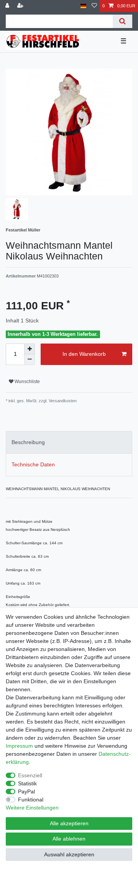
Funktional (30, 799)
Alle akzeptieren (69, 823)
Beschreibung (28, 442)
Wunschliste (26, 381)
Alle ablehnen (69, 839)
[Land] (83, 6)
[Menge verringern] (29, 359)
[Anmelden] (8, 6)
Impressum (19, 746)
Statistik (27, 783)
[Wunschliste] (94, 6)
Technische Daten (33, 464)
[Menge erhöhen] (29, 349)
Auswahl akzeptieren (69, 854)
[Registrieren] (21, 6)
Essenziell (30, 775)
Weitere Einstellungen (32, 808)
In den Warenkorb (84, 354)
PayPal (26, 791)
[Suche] (122, 21)
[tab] (69, 442)
